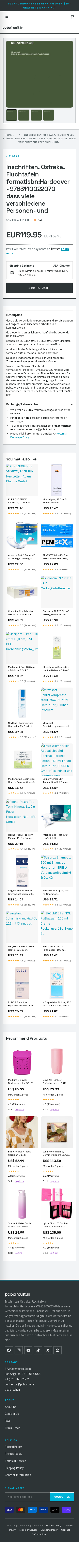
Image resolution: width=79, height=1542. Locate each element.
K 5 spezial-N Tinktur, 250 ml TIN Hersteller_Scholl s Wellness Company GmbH (57, 1004)
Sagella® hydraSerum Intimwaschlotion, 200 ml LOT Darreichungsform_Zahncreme (22, 892)
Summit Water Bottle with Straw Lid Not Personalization (19, 1225)
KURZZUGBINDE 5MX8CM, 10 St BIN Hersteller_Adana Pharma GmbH (22, 501)
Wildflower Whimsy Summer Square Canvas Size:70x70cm (56, 1153)
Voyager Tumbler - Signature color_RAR (54, 1081)
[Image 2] (24, 115)
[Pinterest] (57, 1350)
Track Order (12, 1428)
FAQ (7, 1421)
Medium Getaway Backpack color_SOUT (20, 1081)
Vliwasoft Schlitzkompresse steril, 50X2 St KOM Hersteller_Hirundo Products (56, 724)
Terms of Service (15, 1461)
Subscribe (62, 1496)
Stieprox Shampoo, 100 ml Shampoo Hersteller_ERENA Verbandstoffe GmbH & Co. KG (56, 892)
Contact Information (18, 1475)
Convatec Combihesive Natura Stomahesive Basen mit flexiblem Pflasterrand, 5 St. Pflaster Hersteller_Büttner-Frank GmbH (21, 613)
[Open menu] (6, 16)
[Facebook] (9, 1350)
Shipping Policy (14, 1468)
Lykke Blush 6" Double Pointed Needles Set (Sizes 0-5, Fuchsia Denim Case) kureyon (55, 1225)
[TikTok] (38, 1350)
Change (65, 265)
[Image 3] (36, 115)
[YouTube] (28, 1350)
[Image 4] (48, 115)
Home (8, 134)
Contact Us (12, 1414)
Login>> (19, 1109)
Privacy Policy (13, 1454)
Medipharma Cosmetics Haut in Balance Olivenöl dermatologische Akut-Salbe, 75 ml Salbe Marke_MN (56, 668)
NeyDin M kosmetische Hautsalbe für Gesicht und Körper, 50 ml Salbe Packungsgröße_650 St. (21, 724)
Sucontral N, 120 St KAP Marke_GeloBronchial (56, 613)
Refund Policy (13, 1447)
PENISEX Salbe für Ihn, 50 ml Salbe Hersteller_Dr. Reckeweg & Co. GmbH (57, 557)
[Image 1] (11, 115)
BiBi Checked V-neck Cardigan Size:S (19, 1153)
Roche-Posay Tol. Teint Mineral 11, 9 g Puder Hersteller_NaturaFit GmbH (20, 836)
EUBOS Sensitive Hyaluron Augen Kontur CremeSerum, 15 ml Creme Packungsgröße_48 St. (21, 1004)
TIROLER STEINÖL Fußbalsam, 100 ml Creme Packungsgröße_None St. (56, 948)
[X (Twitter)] (48, 1350)
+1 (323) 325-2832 (17, 1379)
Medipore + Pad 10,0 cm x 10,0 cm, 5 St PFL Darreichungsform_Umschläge (22, 668)
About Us (10, 1407)
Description (14, 315)
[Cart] (72, 16)
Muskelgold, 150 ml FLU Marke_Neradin (56, 501)
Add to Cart (39, 288)
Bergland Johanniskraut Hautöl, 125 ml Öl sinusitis (21, 948)
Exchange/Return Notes (22, 404)
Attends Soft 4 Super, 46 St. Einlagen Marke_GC (21, 557)
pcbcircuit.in (12, 27)
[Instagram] (19, 1350)
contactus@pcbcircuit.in (20, 1384)
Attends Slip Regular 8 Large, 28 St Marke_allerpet (55, 836)
